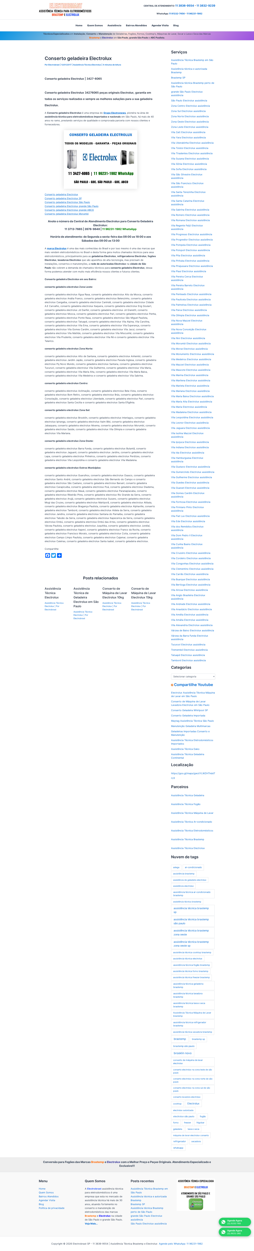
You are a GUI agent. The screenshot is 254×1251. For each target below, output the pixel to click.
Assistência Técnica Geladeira (187, 795)
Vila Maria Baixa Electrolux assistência (192, 396)
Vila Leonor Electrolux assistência (190, 422)
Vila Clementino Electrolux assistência (192, 568)
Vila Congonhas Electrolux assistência (192, 563)
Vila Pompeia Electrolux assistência (190, 244)
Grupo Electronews (114, 112)
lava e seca (193, 1129)
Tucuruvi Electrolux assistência (188, 644)
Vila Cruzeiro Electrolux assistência (190, 552)
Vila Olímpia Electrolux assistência (190, 315)
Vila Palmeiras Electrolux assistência (191, 304)
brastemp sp (198, 1039)
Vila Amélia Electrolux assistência (189, 614)
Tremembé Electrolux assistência (189, 649)
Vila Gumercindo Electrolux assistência (192, 472)
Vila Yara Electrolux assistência (188, 137)
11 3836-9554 (184, 5)
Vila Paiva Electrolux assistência (189, 310)
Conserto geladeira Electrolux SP (63, 198)
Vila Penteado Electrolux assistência (191, 294)
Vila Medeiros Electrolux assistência (191, 359)
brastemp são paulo (183, 1046)
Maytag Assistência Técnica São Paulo (192, 720)
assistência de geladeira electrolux (189, 880)
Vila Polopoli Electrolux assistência (190, 250)
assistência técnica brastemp (187, 901)
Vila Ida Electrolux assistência (187, 452)
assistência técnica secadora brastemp (192, 1032)
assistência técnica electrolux (187, 958)
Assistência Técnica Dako (185, 748)
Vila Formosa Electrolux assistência (190, 501)
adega (176, 867)
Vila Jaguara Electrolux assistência (190, 427)
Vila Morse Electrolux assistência (189, 348)
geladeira (177, 1129)
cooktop (177, 1103)
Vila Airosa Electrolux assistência (189, 589)
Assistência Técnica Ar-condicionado (191, 821)
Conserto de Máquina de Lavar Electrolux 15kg (143, 593)
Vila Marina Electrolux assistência (189, 375)
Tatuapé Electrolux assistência (188, 655)
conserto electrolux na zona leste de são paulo (192, 1071)
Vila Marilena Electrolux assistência (190, 380)
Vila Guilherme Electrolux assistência (191, 477)
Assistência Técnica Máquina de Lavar (192, 812)
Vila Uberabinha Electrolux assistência (192, 142)
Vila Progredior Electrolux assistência (192, 239)
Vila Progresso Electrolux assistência (191, 234)
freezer (187, 1122)
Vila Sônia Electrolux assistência (189, 163)
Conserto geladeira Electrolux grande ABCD (69, 209)
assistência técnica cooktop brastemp (192, 952)
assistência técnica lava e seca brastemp (189, 1005)
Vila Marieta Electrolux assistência (190, 385)
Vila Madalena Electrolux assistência (191, 412)
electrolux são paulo (183, 1116)
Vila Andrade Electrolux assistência (190, 604)
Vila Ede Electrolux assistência (188, 521)
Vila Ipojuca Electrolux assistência (190, 442)
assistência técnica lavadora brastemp (187, 995)
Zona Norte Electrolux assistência (190, 116)
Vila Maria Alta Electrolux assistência (191, 401)
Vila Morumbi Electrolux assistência (191, 343)
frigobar (200, 1122)
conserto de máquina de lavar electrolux (188, 1062)
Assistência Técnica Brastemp (187, 839)
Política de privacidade (51, 1208)
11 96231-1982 (194, 13)
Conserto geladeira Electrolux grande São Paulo (71, 206)
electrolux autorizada (183, 1110)
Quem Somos (46, 1192)
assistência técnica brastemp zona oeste (191, 932)
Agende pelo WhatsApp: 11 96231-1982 (181, 1243)
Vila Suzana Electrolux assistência (190, 158)
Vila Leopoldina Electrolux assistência (192, 417)
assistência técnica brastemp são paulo (191, 921)
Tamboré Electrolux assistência (188, 660)
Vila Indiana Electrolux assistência (190, 447)
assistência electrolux (183, 886)
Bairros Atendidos (49, 1196)
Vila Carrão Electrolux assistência (189, 574)
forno (176, 1122)
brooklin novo (183, 1053)
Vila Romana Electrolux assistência (190, 220)
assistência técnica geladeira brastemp (188, 985)
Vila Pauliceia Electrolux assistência (191, 299)
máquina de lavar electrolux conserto (191, 1135)
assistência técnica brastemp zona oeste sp (191, 943)
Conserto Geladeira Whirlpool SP (189, 710)
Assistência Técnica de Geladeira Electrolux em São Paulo (86, 597)
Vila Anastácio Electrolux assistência (191, 609)
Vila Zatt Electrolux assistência (188, 132)
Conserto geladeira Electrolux (61, 194)
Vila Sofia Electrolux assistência (189, 169)
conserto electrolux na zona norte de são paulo (192, 1080)
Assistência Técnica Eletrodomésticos (192, 830)
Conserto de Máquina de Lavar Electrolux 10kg (114, 593)
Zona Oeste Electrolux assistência (190, 121)
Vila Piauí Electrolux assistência (188, 271)
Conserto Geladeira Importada (188, 715)
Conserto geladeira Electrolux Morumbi (67, 213)
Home (42, 1188)
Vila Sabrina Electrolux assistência (190, 209)
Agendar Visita (47, 1200)
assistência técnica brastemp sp (191, 910)
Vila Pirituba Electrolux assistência (190, 260)
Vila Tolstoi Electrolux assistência (189, 148)
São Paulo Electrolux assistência (189, 100)
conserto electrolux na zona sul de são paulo (191, 1089)
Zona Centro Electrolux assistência (190, 105)
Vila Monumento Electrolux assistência (192, 354)
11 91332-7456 (177, 13)
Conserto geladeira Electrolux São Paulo (67, 202)
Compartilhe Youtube (193, 684)
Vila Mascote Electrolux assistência (190, 369)
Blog (41, 1204)
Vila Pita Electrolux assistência (188, 255)
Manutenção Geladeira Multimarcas (190, 726)
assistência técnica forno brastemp (190, 971)
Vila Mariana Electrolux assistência (190, 391)
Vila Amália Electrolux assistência (189, 619)
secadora (196, 1141)
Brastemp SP (178, 77)
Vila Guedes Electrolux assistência (190, 482)
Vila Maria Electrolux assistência (189, 406)
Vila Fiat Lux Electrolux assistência (190, 516)
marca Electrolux (56, 248)
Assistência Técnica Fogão (185, 804)
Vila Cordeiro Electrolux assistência (191, 558)
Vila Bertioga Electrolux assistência (190, 584)
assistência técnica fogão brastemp (191, 965)
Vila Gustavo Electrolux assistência (190, 466)
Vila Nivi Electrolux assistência (188, 338)
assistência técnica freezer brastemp (191, 977)
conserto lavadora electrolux (186, 1097)
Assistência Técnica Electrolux (87, 65)
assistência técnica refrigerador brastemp (189, 1024)
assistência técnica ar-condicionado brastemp (191, 894)
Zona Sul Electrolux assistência (188, 111)
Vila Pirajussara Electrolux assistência (192, 266)
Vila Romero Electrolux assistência (190, 214)
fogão (203, 1116)
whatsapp (178, 1147)
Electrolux (193, 1103)
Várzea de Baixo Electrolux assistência (192, 630)
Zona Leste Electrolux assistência (189, 126)
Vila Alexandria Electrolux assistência (192, 625)
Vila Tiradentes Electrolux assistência (192, 153)
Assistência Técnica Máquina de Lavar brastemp (192, 1014)
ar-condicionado (193, 867)
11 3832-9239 (206, 5)
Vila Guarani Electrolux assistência (190, 487)
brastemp (180, 1038)
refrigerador (179, 1141)
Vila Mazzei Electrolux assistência (190, 364)
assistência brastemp (183, 873)
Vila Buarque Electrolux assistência (190, 579)
